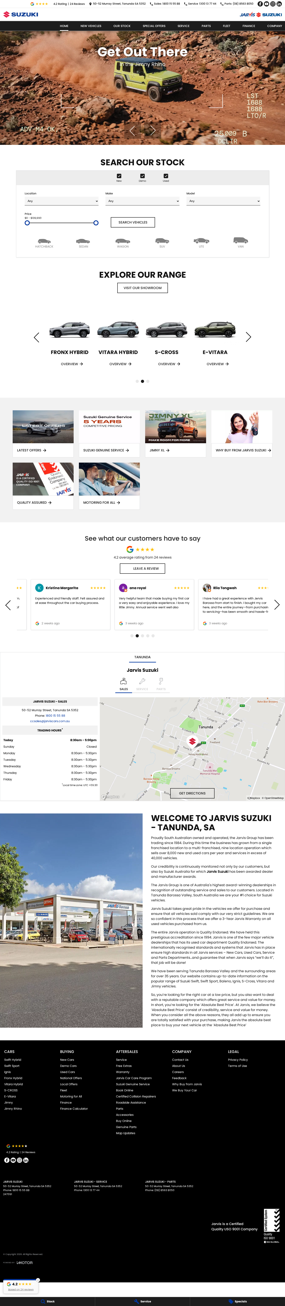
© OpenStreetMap (273, 798)
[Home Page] (20, 14)
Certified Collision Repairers (136, 1096)
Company (274, 26)
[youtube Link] (266, 4)
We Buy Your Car (184, 1090)
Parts (206, 26)
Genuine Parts (126, 1127)
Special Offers (154, 26)
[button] (20, 1286)
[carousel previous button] (132, 130)
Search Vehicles (133, 222)
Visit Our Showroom (143, 287)
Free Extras (124, 1066)
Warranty (123, 1072)
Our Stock (122, 26)
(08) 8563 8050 (164, 1190)
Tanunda (142, 657)
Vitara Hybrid (13, 1084)
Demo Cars (68, 1066)
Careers (178, 1072)
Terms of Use (237, 1066)
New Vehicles (91, 26)
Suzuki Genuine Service (133, 1084)
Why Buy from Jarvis (187, 1084)
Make (109, 193)
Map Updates (125, 1133)
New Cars (67, 1060)
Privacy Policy (238, 1060)
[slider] (27, 222)
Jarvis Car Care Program (134, 1078)
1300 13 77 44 (91, 1190)
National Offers (71, 1078)
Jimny (8, 1102)
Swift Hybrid (12, 1060)
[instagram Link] (273, 4)
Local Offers (68, 1084)
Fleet (226, 26)
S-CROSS (11, 1090)
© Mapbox (253, 798)
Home (64, 26)
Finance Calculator (74, 1109)
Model (190, 193)
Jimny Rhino (13, 1109)
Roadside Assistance (131, 1102)
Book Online (124, 1090)
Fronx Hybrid (13, 1078)
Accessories (125, 1115)
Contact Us (180, 1060)
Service (183, 26)
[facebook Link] (260, 4)
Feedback (179, 1078)
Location (30, 193)
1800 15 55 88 (55, 716)
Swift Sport (11, 1066)
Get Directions (192, 793)
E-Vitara (10, 1096)
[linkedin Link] (279, 4)
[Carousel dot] (137, 381)
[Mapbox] (111, 796)
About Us (178, 1066)
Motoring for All (71, 1096)
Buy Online (124, 1121)
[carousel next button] (152, 130)
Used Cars (67, 1072)
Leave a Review (146, 568)
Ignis (7, 1072)
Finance (249, 26)
